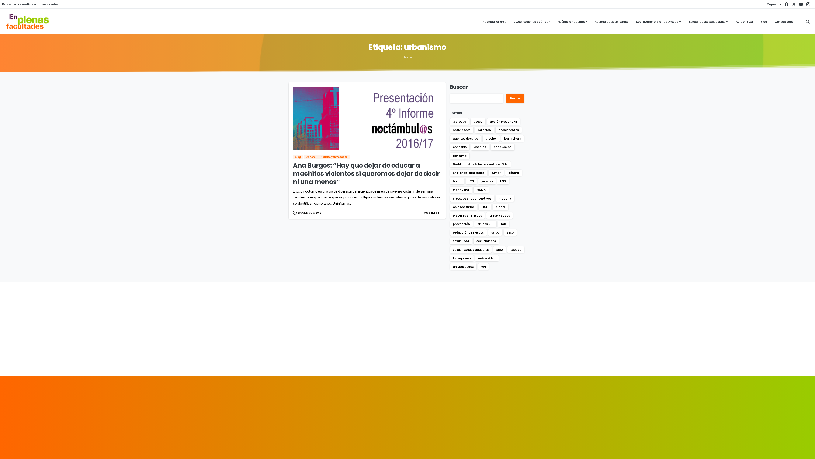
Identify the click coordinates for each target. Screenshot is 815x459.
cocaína (480, 147)
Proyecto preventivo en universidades (30, 4)
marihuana (461, 190)
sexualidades (486, 241)
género (513, 173)
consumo (460, 156)
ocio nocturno (463, 207)
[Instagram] (808, 4)
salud (495, 232)
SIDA (499, 250)
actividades (461, 130)
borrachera (512, 138)
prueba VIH (485, 224)
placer (500, 207)
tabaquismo (462, 258)
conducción (502, 147)
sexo (510, 232)
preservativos (499, 215)
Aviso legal (441, 449)
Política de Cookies (503, 449)
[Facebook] (786, 4)
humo (457, 181)
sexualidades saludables (471, 250)
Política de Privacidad (469, 449)
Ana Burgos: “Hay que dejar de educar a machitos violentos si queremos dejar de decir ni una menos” (366, 173)
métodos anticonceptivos (472, 198)
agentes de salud (465, 138)
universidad (486, 258)
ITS (471, 181)
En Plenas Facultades (468, 173)
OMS (485, 207)
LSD (503, 181)
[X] (793, 4)
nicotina (505, 198)
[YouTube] (801, 4)
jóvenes (487, 181)
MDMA (480, 190)
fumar (496, 173)
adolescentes (509, 130)
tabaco (515, 250)
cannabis (460, 147)
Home (407, 57)
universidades (463, 267)
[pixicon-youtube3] (521, 407)
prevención (461, 224)
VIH (483, 267)
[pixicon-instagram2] (512, 407)
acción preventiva (503, 121)
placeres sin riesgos (467, 215)
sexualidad (461, 241)
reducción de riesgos (468, 232)
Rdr (503, 224)
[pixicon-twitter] (502, 407)
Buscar (459, 87)
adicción (484, 130)
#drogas (459, 121)
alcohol (491, 138)
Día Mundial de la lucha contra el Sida (480, 164)
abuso (478, 121)
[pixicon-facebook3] (492, 407)
